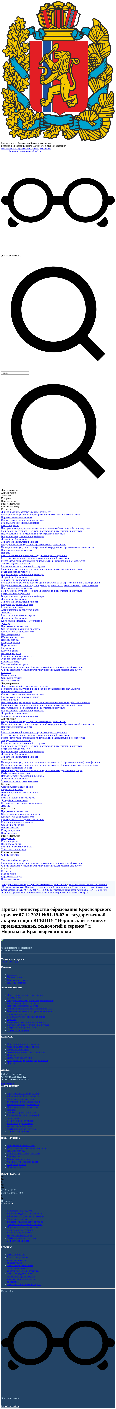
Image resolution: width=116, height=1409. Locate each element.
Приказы (5, 552)
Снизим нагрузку (10, 661)
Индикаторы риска (11, 653)
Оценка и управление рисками (23, 1161)
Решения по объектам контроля (17, 656)
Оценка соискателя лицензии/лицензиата (22, 520)
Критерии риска (9, 650)
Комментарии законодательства (17, 631)
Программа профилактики (15, 626)
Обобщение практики (12, 637)
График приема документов (15, 571)
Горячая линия (8, 675)
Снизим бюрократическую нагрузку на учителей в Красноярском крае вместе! (41, 669)
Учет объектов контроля (13, 659)
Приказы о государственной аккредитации (47, 887)
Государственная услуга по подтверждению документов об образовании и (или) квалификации (50, 582)
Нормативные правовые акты (16, 517)
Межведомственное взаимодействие (20, 522)
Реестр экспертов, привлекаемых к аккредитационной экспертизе (35, 558)
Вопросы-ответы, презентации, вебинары (22, 536)
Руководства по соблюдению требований (22, 819)
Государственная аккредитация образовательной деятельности (33, 544)
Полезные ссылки (10, 680)
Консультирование (10, 642)
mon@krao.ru (7, 1083)
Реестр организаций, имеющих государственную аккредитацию (34, 555)
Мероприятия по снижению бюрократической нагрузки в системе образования (42, 667)
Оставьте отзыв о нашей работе (25, 151)
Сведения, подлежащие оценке (17, 604)
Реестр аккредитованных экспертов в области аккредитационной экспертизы (23, 1268)
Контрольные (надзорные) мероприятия (21, 620)
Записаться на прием (18, 1030)
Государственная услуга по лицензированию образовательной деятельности (40, 514)
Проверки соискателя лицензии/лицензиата (29, 1008)
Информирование (10, 634)
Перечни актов (9, 645)
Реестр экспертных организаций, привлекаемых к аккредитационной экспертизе (43, 561)
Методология (8, 648)
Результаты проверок (12, 607)
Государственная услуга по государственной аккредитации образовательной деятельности (48, 547)
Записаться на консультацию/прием (19, 542)
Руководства (13, 1156)
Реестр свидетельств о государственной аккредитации (17, 1260)
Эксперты (6, 612)
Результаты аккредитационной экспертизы (23, 566)
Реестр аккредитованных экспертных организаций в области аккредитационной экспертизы (21, 1277)
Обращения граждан (11, 678)
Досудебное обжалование (14, 539)
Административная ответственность (20, 610)
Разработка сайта (10, 1406)
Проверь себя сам (10, 640)
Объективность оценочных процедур (20, 629)
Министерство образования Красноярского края (26, 148)
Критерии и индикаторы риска (17, 822)
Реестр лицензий (10, 525)
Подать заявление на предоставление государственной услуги (33, 533)
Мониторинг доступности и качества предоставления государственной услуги (41, 531)
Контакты (6, 672)
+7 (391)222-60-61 (10, 962)
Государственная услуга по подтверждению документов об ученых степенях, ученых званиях (49, 585)
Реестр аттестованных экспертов (18, 615)
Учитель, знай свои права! (14, 664)
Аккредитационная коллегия (16, 563)
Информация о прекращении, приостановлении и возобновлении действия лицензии (45, 528)
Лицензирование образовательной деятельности (26, 512)
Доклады (5, 623)
